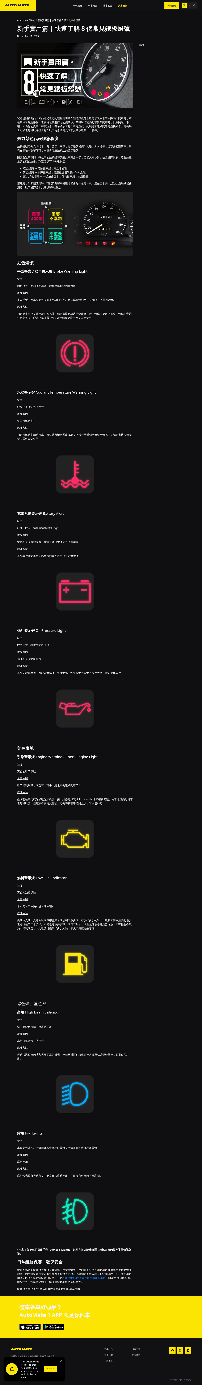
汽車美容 (92, 5)
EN (189, 5)
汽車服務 (77, 5)
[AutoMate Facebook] (172, 1350)
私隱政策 (108, 1360)
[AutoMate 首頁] (18, 5)
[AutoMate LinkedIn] (188, 1350)
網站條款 (136, 1354)
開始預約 (172, 5)
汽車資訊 (122, 5)
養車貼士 (107, 5)
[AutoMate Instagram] (180, 1350)
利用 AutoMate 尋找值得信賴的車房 (84, 1278)
